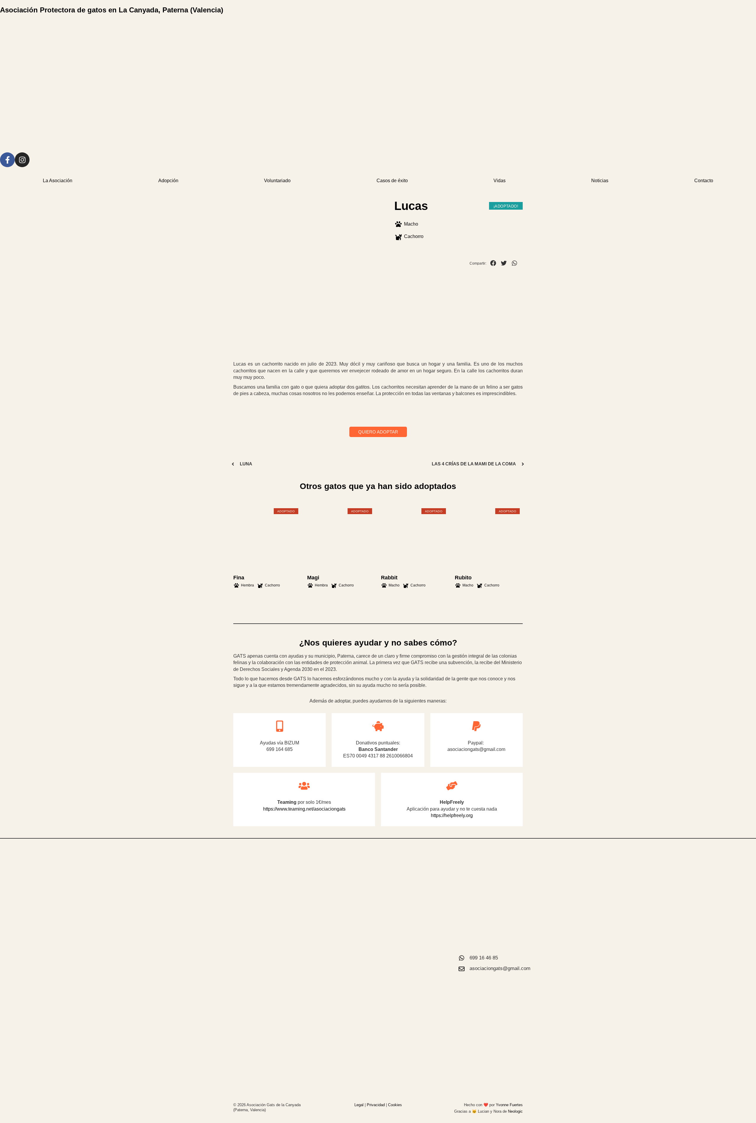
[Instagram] (22, 159)
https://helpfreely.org (452, 815)
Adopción (168, 180)
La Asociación (57, 180)
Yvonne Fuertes (509, 1105)
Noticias (599, 180)
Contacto (703, 180)
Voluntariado (277, 180)
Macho (411, 223)
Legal (359, 1105)
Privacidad (376, 1105)
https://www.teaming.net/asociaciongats (304, 808)
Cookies (395, 1105)
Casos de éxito (392, 180)
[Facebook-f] (7, 159)
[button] (493, 263)
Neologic (515, 1111)
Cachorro (413, 236)
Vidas (499, 180)
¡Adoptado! (505, 206)
